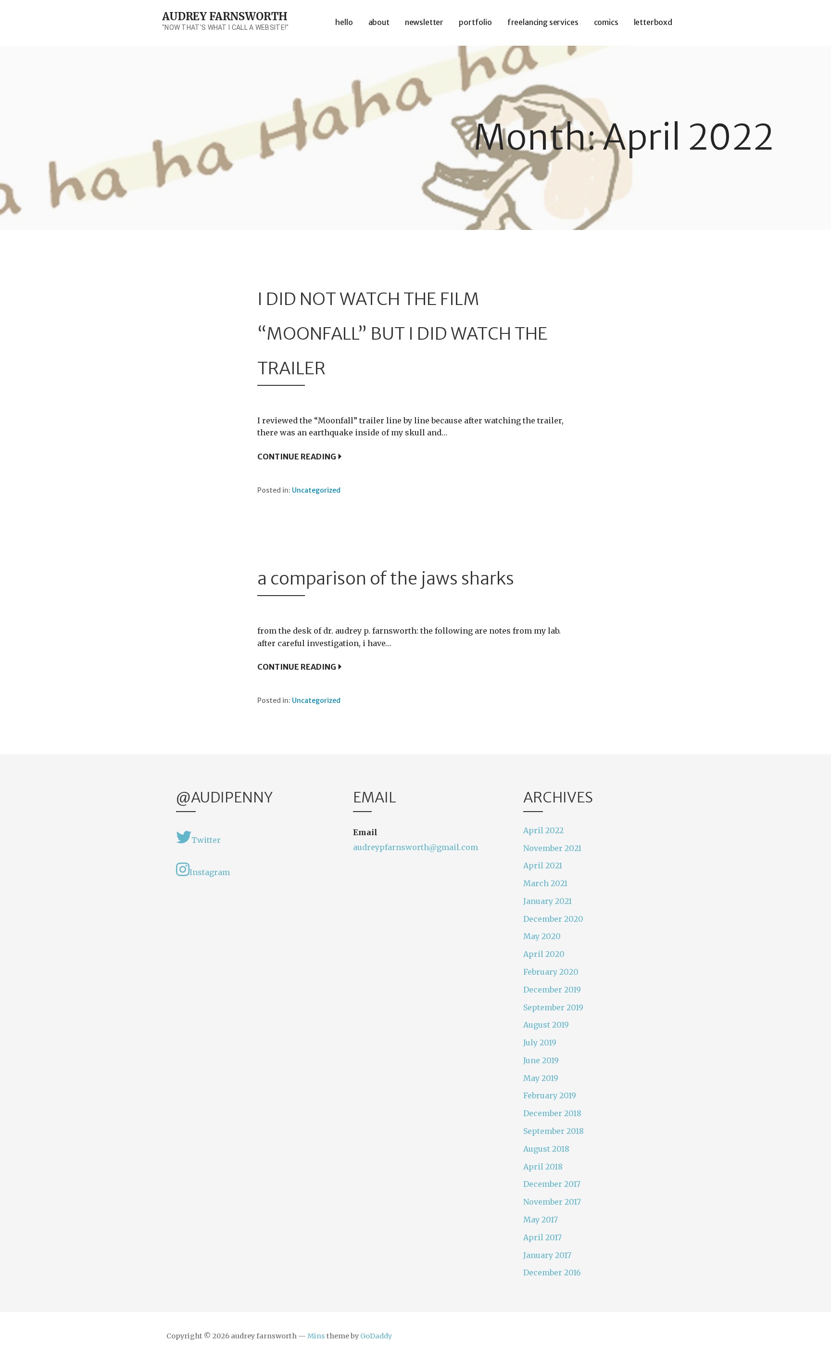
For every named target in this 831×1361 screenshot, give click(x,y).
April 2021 (542, 865)
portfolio (475, 22)
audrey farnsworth (225, 16)
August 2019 (546, 1025)
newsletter (424, 22)
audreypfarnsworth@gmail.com (415, 847)
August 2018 (546, 1149)
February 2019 (549, 1095)
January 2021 (547, 901)
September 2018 (553, 1131)
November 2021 (552, 848)
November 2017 (552, 1202)
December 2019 (552, 989)
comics (606, 22)
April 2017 (542, 1237)
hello (344, 22)
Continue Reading (296, 456)
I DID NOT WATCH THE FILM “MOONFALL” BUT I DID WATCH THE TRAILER (402, 333)
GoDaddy (376, 1336)
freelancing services (543, 22)
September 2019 (553, 1007)
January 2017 (547, 1255)
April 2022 (543, 830)
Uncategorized (316, 490)
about (379, 22)
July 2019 (539, 1042)
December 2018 (552, 1113)
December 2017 (551, 1184)
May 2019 (540, 1078)
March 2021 (545, 883)
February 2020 (551, 972)
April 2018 (543, 1166)
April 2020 (544, 954)
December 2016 (552, 1272)
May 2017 (540, 1219)
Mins (316, 1336)
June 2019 (541, 1060)
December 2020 (553, 919)
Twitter (206, 840)
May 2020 (542, 936)
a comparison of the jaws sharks (385, 578)
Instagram (209, 872)
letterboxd (653, 22)
